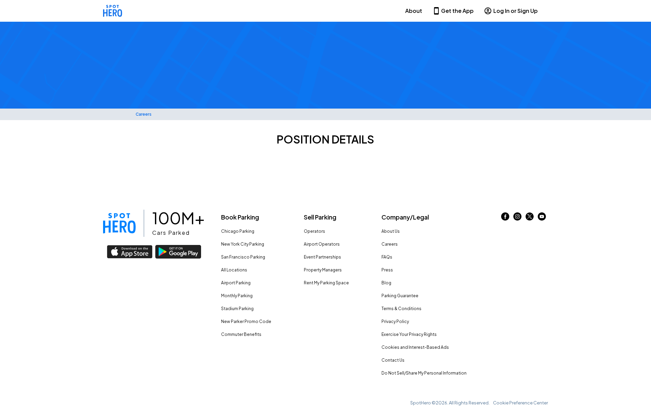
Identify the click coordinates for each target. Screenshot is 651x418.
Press (387, 269)
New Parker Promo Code (246, 321)
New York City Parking (242, 244)
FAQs (386, 257)
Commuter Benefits (241, 334)
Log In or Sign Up (515, 10)
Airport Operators (322, 244)
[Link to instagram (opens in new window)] (517, 218)
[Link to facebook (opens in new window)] (505, 218)
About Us (390, 231)
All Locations (234, 269)
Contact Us (393, 360)
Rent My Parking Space (326, 282)
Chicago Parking (237, 231)
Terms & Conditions (401, 308)
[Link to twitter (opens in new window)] (530, 218)
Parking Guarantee (399, 295)
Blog (386, 282)
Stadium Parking (237, 308)
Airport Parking (236, 282)
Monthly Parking (237, 295)
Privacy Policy (395, 321)
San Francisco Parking (243, 257)
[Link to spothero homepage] (119, 223)
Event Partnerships (322, 257)
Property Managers (323, 269)
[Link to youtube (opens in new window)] (542, 218)
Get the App (457, 10)
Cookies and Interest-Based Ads (415, 347)
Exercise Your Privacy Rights (409, 334)
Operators (314, 231)
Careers (144, 114)
